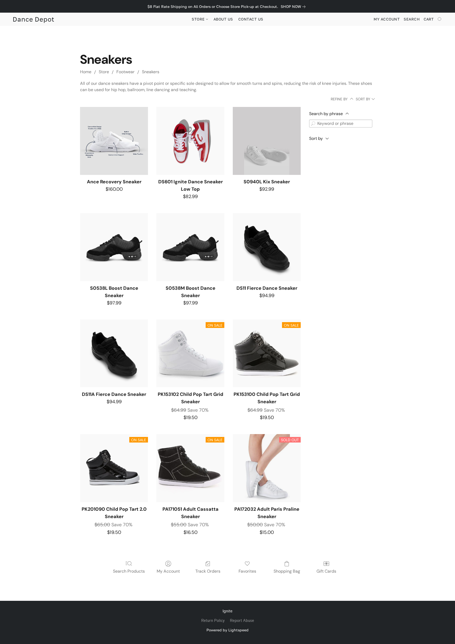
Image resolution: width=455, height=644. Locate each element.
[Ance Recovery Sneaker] (114, 141)
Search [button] (412, 19)
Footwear (125, 72)
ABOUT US (223, 19)
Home (85, 72)
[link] (294, 6)
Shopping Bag (287, 571)
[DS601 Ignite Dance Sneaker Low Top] (190, 141)
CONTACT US (250, 19)
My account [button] (387, 19)
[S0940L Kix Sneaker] (267, 141)
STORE (199, 19)
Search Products (129, 571)
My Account (168, 571)
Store (104, 72)
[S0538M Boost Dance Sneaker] (190, 247)
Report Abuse (242, 620)
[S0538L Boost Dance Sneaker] (114, 247)
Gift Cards (326, 571)
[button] (34, 19)
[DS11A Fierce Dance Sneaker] (114, 353)
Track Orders (207, 571)
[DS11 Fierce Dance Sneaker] (267, 247)
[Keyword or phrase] (313, 123)
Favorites (247, 571)
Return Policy (213, 620)
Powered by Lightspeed (227, 630)
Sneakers (150, 72)
